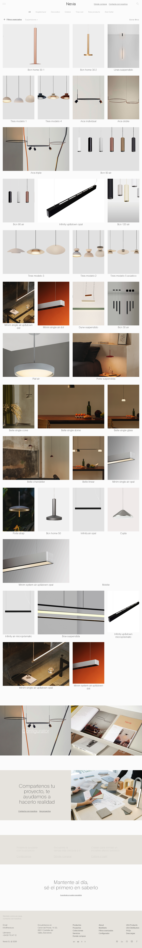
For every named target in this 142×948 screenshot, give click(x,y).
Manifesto (103, 927)
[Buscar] (137, 4)
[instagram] (117, 941)
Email (8, 926)
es (78, 941)
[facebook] (136, 941)
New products (94, 12)
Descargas (130, 933)
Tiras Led (79, 12)
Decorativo (55, 12)
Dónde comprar (100, 4)
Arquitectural (41, 12)
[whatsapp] (131, 941)
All (30, 12)
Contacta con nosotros (118, 4)
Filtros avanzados (106, 930)
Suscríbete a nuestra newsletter (71, 895)
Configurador (104, 933)
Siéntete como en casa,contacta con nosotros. (12, 917)
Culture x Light (99, 854)
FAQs (128, 930)
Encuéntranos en (47, 929)
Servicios (76, 933)
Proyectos (77, 927)
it (85, 941)
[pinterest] (126, 941)
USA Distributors (132, 927)
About (101, 925)
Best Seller (109, 12)
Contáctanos (24, 854)
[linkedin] (121, 941)
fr (81, 941)
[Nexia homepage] (71, 4)
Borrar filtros (134, 19)
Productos (77, 925)
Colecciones (78, 930)
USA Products (131, 925)
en (74, 941)
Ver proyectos (45, 811)
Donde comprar (79, 936)
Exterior (68, 12)
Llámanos (9, 933)
